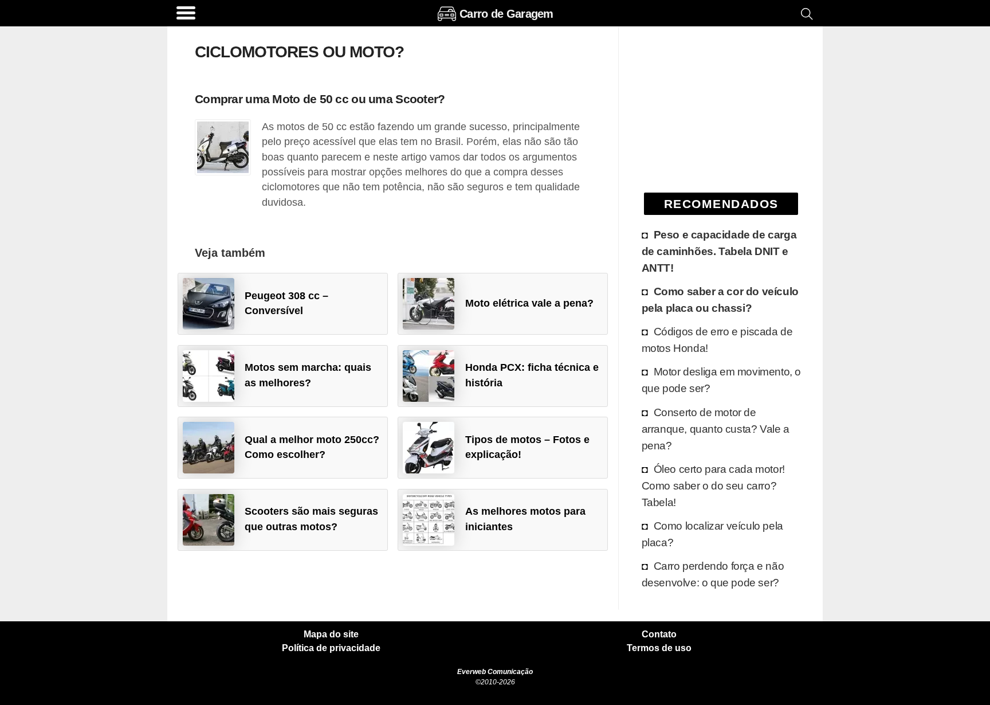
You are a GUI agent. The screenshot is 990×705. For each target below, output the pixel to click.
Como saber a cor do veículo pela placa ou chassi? (720, 299)
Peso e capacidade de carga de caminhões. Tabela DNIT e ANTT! (719, 251)
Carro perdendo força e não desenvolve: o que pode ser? (713, 574)
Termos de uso (659, 648)
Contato (659, 634)
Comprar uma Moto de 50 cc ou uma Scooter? (320, 98)
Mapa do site (331, 634)
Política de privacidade (331, 648)
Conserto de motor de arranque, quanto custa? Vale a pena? (715, 429)
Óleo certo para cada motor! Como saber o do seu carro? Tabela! (713, 485)
